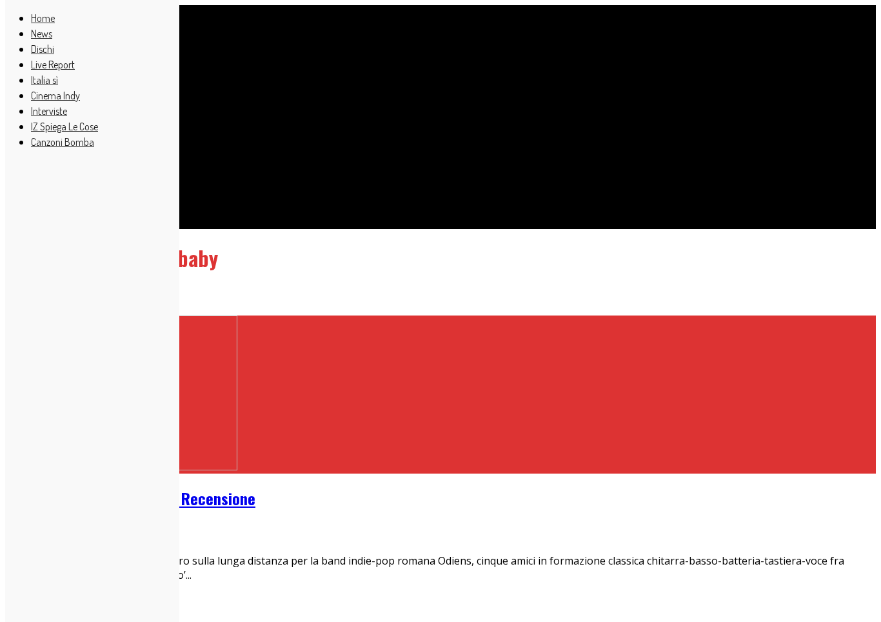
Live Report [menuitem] (53, 64)
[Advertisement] (392, 109)
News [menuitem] (41, 33)
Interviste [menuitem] (49, 111)
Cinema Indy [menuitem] (55, 95)
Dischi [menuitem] (42, 49)
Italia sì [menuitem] (44, 80)
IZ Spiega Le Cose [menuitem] (64, 126)
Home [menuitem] (43, 18)
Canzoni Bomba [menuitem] (62, 141)
